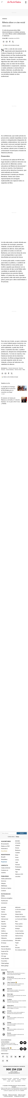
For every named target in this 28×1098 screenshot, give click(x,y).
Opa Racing (4, 953)
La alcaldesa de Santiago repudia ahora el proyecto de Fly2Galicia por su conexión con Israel (8, 389)
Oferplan (3, 883)
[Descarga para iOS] (21, 1042)
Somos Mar (4, 935)
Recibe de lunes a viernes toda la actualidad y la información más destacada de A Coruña (15, 1012)
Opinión (3, 921)
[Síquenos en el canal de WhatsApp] (3, 1061)
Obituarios (4, 938)
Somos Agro (4, 933)
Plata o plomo (19, 923)
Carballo (17, 852)
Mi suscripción (5, 843)
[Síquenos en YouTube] (20, 1056)
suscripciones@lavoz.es (14, 1073)
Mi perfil (3, 857)
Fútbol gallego (5, 963)
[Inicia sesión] (25, 2)
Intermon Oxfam (18, 369)
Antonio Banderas (10, 369)
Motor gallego (4, 965)
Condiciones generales (8, 1096)
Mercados (17, 940)
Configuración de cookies (19, 1096)
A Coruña (17, 843)
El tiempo (3, 943)
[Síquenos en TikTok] (24, 1056)
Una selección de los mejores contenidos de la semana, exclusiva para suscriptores (15, 984)
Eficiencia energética (6, 898)
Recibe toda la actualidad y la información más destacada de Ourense (15, 1034)
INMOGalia (4, 885)
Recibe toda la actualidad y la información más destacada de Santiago (15, 1024)
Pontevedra (18, 867)
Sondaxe (9, 1079)
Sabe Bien (18, 912)
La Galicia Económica (7, 940)
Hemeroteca (4, 848)
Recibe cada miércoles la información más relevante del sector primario (16, 995)
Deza (16, 855)
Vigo (16, 871)
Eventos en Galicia (6, 888)
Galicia (3, 912)
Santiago (17, 869)
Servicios (3, 881)
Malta (24, 369)
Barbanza (17, 850)
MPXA (12, 1081)
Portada (3, 909)
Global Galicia (19, 914)
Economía (4, 914)
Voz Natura (19, 1079)
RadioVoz (4, 1079)
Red (16, 921)
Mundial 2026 (4, 946)
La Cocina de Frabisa (21, 919)
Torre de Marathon (6, 949)
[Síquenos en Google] (7, 1061)
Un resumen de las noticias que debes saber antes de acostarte (16, 978)
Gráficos (3, 931)
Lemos (17, 860)
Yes (16, 945)
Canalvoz (14, 1079)
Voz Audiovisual (23, 1078)
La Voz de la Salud (20, 909)
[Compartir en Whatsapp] (3, 41)
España (3, 916)
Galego (17, 836)
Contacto (3, 890)
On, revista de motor (20, 950)
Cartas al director (5, 868)
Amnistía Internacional (13, 368)
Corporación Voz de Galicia (7, 1078)
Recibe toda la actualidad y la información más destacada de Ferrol (15, 1017)
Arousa (17, 848)
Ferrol (16, 857)
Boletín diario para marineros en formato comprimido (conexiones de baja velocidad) (16, 1000)
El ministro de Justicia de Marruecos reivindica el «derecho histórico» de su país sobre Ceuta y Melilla (10, 400)
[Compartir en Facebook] (10, 41)
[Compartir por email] (6, 41)
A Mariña (17, 845)
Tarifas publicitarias (6, 878)
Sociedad (3, 926)
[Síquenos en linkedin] (15, 1056)
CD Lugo (3, 956)
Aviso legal (5, 1094)
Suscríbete (4, 851)
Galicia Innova (19, 935)
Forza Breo (4, 961)
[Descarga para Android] (24, 1042)
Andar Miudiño (5, 958)
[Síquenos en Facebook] (3, 1056)
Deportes (3, 923)
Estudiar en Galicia (20, 916)
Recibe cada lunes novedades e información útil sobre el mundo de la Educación (15, 990)
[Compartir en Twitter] (13, 41)
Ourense (17, 864)
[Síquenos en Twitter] (7, 1056)
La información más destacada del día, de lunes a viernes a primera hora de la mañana (16, 973)
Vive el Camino (19, 931)
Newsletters (4, 859)
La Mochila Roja (19, 933)
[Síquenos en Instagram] (11, 1056)
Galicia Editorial (17, 1081)
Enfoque (17, 928)
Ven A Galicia (18, 926)
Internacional (4, 919)
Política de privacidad (12, 1094)
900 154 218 (14, 1069)
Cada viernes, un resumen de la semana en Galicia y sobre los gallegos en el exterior (16, 1007)
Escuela (17, 947)
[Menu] (2, 2)
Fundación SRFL (16, 1078)
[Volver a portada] (14, 2)
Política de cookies (21, 1094)
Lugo (16, 862)
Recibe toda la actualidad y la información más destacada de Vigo (15, 1029)
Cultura (3, 928)
